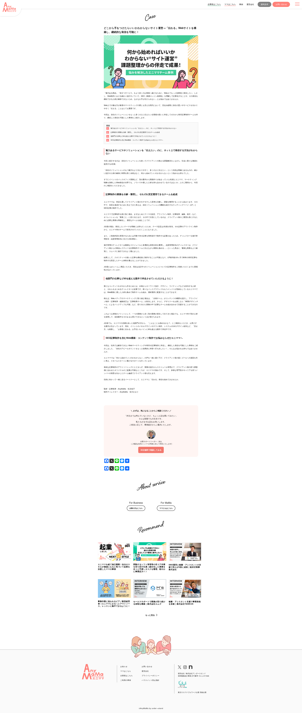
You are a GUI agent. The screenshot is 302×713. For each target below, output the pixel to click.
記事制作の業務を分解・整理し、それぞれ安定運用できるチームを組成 (135, 132)
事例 (241, 4)
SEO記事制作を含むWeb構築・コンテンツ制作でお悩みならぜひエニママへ (137, 140)
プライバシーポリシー (150, 675)
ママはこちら (230, 4)
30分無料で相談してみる (151, 450)
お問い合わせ (281, 4)
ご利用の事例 (125, 680)
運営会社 (250, 4)
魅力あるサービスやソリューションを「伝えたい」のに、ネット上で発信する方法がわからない (144, 128)
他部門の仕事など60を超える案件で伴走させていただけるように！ (134, 136)
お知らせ (123, 666)
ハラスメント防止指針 (150, 680)
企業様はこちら (214, 4)
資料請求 (264, 4)
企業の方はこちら (136, 508)
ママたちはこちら (166, 508)
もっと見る (150, 615)
